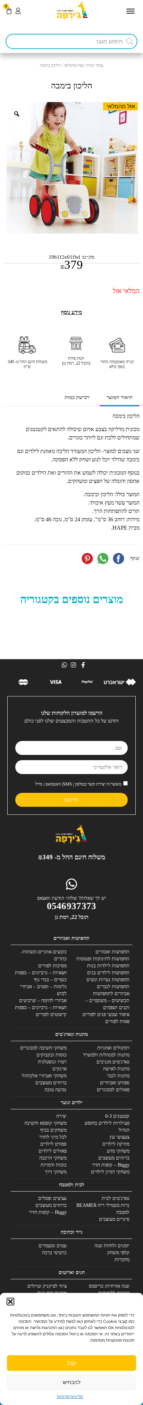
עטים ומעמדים (53, 1245)
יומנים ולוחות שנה (111, 1245)
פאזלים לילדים (53, 1151)
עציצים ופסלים (52, 1198)
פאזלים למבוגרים (113, 1089)
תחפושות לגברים (113, 986)
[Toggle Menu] (130, 10)
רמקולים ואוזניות (113, 1048)
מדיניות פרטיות (70, 1396)
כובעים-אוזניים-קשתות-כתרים (44, 955)
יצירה (61, 1116)
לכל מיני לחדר (53, 1137)
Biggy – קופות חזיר (110, 1165)
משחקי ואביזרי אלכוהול (44, 1075)
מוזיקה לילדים (115, 1144)
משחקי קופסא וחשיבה (45, 1123)
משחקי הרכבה (53, 1158)
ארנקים (59, 1068)
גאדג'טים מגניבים (112, 1061)
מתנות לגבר (118, 1075)
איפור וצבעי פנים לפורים (106, 1014)
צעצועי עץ (119, 1137)
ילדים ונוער (72, 1102)
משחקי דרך (56, 1171)
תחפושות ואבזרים (112, 951)
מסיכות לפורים (52, 965)
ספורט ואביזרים (114, 1082)
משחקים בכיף (53, 1130)
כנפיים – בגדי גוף (50, 979)
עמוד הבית (94, 65)
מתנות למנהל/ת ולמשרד (106, 1054)
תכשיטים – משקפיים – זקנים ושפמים (107, 1004)
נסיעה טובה (55, 1089)
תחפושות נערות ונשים (107, 979)
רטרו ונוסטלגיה (52, 1061)
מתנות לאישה (116, 1068)
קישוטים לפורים (51, 1014)
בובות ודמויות (54, 1165)
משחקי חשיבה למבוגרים (43, 1048)
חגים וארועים (72, 1272)
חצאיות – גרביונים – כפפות (41, 972)
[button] (10, 1301)
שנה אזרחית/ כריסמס (109, 1286)
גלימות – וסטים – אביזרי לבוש (43, 990)
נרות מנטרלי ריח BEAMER (102, 1205)
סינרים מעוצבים (114, 1219)
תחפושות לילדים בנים (108, 972)
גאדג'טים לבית (115, 1198)
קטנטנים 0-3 (117, 1116)
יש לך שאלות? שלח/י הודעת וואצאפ (71, 898)
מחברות (122, 1259)
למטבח (122, 1212)
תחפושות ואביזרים (71, 938)
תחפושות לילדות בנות (108, 965)
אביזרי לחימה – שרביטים (43, 1000)
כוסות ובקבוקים (51, 1054)
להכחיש (72, 1382)
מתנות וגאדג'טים (71, 1034)
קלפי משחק (118, 1252)
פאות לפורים (117, 1021)
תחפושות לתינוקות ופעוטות (102, 958)
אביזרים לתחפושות (111, 993)
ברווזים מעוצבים (51, 1082)
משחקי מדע (118, 1151)
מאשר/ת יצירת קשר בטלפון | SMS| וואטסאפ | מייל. (77, 784)
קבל (71, 1363)
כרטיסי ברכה (54, 1252)
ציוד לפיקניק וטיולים (47, 1286)
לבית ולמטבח (71, 1184)
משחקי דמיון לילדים (110, 1171)
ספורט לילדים (53, 1144)
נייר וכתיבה (72, 1232)
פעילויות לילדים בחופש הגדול (107, 1127)
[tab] (120, 398)
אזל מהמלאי (73, 65)
